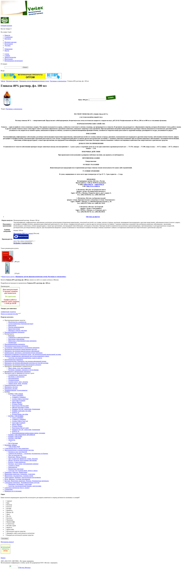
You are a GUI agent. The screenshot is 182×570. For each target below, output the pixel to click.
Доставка (8, 45)
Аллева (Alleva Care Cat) (20, 421)
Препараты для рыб (11, 388)
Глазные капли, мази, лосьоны (18, 382)
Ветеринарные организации (14, 60)
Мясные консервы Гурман (20, 407)
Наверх (3, 558)
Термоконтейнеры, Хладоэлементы (16, 390)
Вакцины (11, 335)
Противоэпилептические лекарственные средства (21, 349)
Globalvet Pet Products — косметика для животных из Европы (28, 453)
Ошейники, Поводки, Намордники (16, 472)
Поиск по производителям (9, 314)
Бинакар (9, 505)
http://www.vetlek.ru (93, 186)
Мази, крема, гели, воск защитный (19, 368)
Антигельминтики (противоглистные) (20, 323)
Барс (8, 503)
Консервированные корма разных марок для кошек (28, 433)
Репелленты (12, 325)
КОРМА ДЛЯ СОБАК (15, 394)
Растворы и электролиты (58, 81)
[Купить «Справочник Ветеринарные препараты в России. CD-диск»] (7, 261)
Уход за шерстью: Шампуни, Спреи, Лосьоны (23, 458)
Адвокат (9, 501)
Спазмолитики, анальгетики (17, 375)
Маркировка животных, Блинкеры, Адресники (20, 474)
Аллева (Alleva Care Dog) (20, 399)
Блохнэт (9, 506)
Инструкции (9, 59)
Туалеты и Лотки (13, 465)
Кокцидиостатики (14, 329)
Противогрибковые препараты (14, 332)
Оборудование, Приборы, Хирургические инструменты (23, 477)
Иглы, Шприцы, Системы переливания (17, 479)
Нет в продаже (13, 443)
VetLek (3, 81)
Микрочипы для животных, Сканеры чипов (19, 476)
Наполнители (12, 467)
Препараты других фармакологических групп (34, 81)
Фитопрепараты (13, 378)
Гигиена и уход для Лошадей (17, 452)
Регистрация (9, 44)
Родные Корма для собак (20, 414)
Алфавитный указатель (8, 312)
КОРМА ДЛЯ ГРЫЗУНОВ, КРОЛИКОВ (21, 435)
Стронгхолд (10, 524)
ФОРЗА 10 (15, 412)
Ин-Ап (9, 516)
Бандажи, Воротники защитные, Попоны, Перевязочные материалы (27, 481)
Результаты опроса (7, 542)
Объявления (8, 49)
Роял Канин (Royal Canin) (20, 405)
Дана (8, 514)
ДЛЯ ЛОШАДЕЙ (14, 446)
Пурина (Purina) (17, 404)
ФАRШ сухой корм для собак (21, 411)
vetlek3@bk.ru (99, 184)
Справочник (9, 489)
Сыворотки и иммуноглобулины (18, 337)
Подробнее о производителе (22, 243)
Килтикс (9, 518)
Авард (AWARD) (17, 395)
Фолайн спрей (11, 525)
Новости (7, 35)
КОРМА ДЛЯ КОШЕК (15, 416)
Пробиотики (12, 342)
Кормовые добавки (11, 445)
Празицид (10, 520)
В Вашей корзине (6, 25)
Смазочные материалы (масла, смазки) (17, 487)
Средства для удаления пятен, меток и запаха (23, 470)
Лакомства (11, 440)
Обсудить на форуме (93, 217)
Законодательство (10, 57)
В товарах (4, 64)
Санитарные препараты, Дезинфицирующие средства (22, 482)
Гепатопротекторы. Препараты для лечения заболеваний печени (25, 361)
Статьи (7, 54)
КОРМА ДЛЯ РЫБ (14, 438)
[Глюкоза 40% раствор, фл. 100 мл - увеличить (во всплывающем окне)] (7, 105)
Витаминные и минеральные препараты (18, 371)
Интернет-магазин (10, 42)
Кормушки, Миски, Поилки (17, 457)
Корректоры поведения (15, 469)
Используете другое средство (16, 531)
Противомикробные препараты (15, 344)
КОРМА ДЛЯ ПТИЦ (15, 436)
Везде (2, 70)
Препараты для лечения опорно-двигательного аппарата (23, 364)
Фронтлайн (10, 529)
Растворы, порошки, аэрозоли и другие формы (23, 370)
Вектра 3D (10, 512)
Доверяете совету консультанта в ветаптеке (21, 533)
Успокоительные (13, 380)
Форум (7, 50)
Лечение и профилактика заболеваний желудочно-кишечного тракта (27, 356)
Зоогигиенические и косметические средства (19, 450)
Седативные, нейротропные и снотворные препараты (22, 347)
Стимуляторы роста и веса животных (17, 448)
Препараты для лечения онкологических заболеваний (22, 351)
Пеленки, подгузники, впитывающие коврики (23, 464)
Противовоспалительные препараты (16, 346)
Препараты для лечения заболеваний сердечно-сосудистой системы (26, 363)
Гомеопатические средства (13, 385)
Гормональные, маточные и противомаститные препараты (23, 353)
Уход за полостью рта (15, 455)
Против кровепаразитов (16, 327)
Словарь (7, 55)
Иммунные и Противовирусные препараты (22, 341)
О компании (9, 37)
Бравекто (9, 510)
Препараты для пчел (11, 387)
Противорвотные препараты (14, 359)
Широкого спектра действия (17, 330)
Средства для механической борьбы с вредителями (24, 486)
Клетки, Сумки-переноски (16, 462)
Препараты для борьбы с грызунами (20, 484)
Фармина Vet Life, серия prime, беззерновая (26, 409)
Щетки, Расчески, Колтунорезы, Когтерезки (22, 460)
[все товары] (23, 233)
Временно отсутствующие (13, 491)
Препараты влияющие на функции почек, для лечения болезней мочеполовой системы (33, 354)
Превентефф (11, 522)
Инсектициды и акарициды (17, 322)
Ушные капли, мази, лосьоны (17, 383)
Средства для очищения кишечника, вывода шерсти (25, 358)
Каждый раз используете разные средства (20, 535)
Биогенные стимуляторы (16, 339)
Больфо (9, 508)
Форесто (9, 527)
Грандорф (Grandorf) (18, 400)
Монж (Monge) (17, 402)
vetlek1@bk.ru (88, 184)
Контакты (8, 38)
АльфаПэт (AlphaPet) (19, 397)
